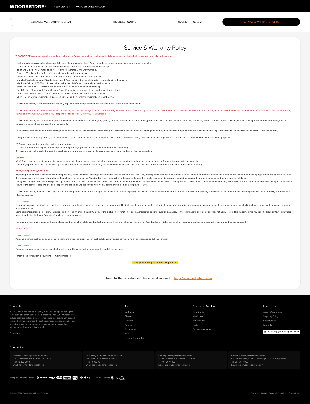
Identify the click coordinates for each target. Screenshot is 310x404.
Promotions (130, 329)
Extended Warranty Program (51, 22)
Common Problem (190, 22)
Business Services (202, 329)
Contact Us (17, 347)
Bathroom (129, 311)
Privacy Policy (294, 393)
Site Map (254, 393)
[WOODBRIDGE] (28, 6)
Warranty (267, 324)
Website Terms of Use (277, 393)
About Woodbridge (272, 311)
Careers (264, 393)
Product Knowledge (134, 338)
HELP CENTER (62, 6)
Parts (195, 324)
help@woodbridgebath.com (193, 278)
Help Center (199, 311)
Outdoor (129, 320)
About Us (15, 306)
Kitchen (128, 324)
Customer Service (204, 306)
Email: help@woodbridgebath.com (283, 331)
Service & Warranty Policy (261, 22)
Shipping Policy (270, 316)
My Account (199, 320)
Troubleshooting (124, 22)
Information (270, 306)
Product (130, 306)
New (127, 333)
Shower (128, 316)
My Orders (198, 316)
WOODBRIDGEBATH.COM (90, 6)
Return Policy (269, 320)
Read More (15, 333)
